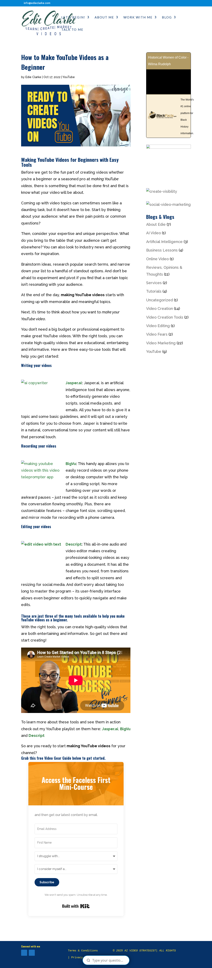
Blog (167, 17)
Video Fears (156, 334)
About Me (104, 17)
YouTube (69, 77)
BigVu (71, 463)
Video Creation (159, 308)
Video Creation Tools (164, 317)
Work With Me (138, 17)
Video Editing (158, 326)
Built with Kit (76, 906)
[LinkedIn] (32, 953)
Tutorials (153, 291)
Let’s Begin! (73, 17)
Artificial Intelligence (164, 241)
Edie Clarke (33, 77)
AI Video (153, 233)
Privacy (77, 957)
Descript (74, 544)
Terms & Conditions (83, 950)
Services (154, 283)
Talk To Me (72, 29)
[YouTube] (24, 953)
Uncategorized (159, 300)
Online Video (157, 259)
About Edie (156, 224)
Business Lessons (162, 250)
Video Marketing (161, 343)
